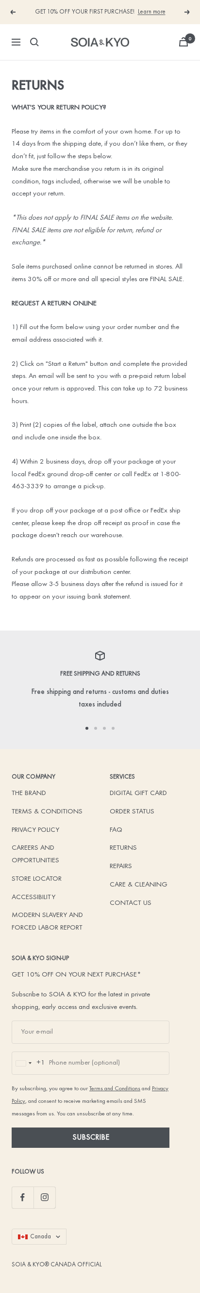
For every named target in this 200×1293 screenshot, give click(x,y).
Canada (40, 1236)
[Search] (34, 42)
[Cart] (183, 41)
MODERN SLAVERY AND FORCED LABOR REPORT (47, 922)
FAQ (116, 830)
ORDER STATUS (132, 811)
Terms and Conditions (114, 1089)
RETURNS (123, 848)
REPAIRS (121, 866)
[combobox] (28, 1063)
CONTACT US (130, 903)
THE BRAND (29, 793)
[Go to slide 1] (86, 728)
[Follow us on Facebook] (22, 1197)
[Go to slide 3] (104, 728)
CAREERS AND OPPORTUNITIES (35, 854)
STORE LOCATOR (37, 879)
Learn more (152, 12)
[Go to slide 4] (113, 728)
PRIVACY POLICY (35, 830)
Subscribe (90, 1138)
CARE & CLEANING (138, 884)
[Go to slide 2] (95, 728)
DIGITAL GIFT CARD (138, 793)
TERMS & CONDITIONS (47, 811)
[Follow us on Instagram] (44, 1197)
